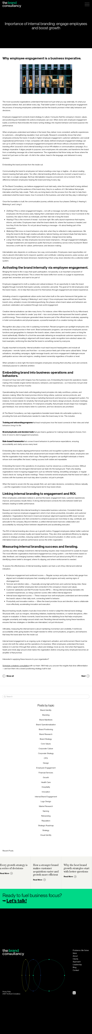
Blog (74, 967)
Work (75, 953)
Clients (75, 959)
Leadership (77, 964)
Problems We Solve (81, 950)
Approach (77, 962)
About (75, 956)
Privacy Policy (7, 992)
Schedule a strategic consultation (16, 666)
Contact (76, 970)
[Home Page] (12, 4)
